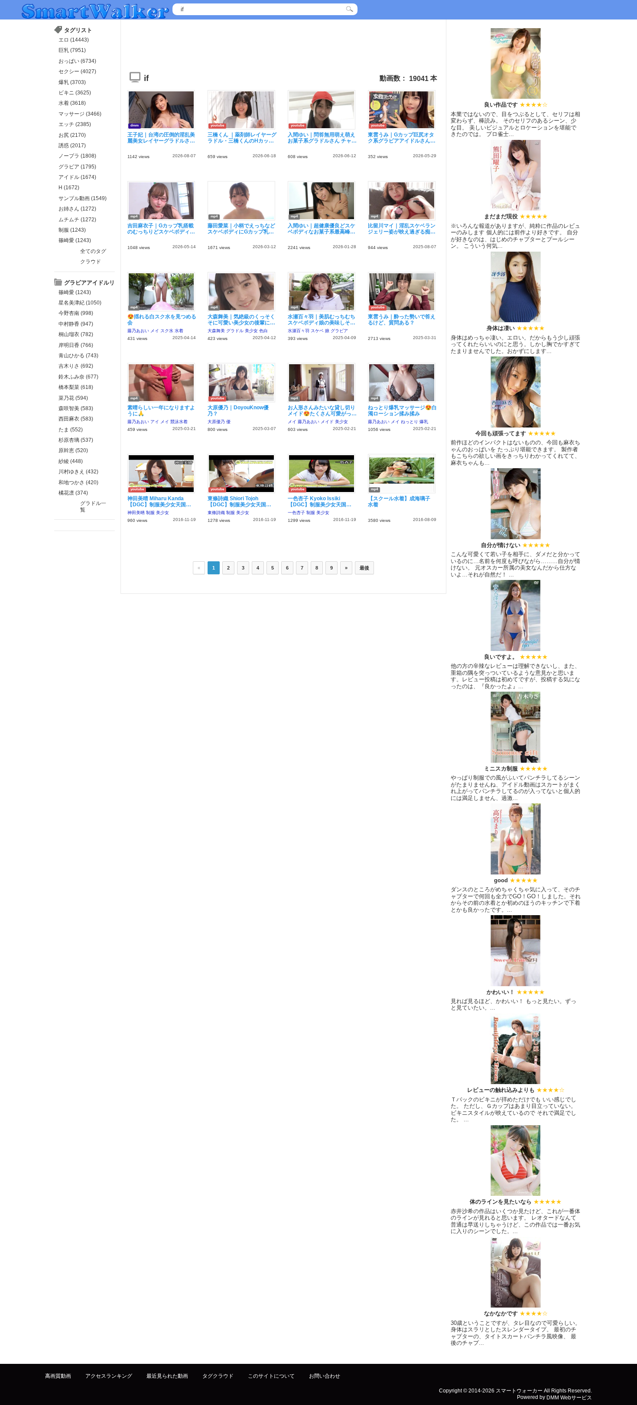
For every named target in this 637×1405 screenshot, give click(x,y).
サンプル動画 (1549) (82, 198)
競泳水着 (179, 421)
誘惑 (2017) (72, 145)
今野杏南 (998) (75, 313)
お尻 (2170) (72, 135)
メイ (154, 330)
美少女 (251, 330)
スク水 (166, 330)
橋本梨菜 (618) (75, 387)
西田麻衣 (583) (75, 419)
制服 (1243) (72, 230)
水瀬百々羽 (298, 330)
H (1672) (68, 188)
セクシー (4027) (77, 71)
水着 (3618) (72, 103)
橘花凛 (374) (73, 493)
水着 (179, 330)
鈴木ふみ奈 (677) (78, 377)
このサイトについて (271, 1376)
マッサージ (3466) (79, 114)
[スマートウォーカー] (95, 10)
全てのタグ (93, 251)
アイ (154, 421)
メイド (327, 421)
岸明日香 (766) (75, 345)
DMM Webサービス (569, 1397)
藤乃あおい (138, 330)
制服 (150, 512)
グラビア (339, 330)
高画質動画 (58, 1376)
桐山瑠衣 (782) (75, 334)
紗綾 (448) (70, 461)
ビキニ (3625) (74, 93)
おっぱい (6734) (77, 61)
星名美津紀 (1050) (79, 303)
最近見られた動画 (167, 1376)
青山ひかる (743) (78, 356)
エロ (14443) (73, 40)
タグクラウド (218, 1376)
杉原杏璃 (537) (75, 440)
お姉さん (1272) (77, 209)
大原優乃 (216, 421)
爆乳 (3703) (72, 82)
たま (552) (70, 430)
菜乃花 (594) (73, 398)
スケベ (317, 330)
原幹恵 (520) (73, 450)
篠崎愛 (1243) (74, 240)
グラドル (235, 330)
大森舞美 (216, 330)
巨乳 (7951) (72, 50)
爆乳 (423, 421)
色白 (263, 330)
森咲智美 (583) (75, 408)
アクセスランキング (108, 1376)
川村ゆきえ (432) (78, 472)
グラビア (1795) (77, 167)
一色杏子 (296, 512)
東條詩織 (216, 512)
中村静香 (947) (75, 324)
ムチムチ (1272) (77, 220)
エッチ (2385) (74, 124)
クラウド (90, 262)
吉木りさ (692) (75, 366)
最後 (364, 567)
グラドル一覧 (93, 506)
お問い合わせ (324, 1376)
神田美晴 (136, 512)
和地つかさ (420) (78, 482)
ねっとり (409, 421)
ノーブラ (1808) (77, 156)
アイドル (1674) (77, 177)
